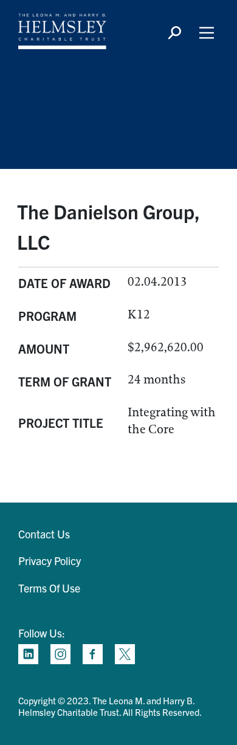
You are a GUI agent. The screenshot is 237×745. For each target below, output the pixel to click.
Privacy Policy (49, 561)
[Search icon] (174, 32)
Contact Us (44, 534)
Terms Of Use (49, 588)
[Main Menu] (206, 33)
